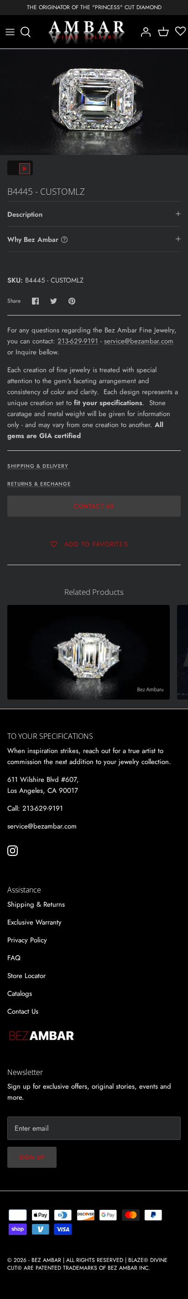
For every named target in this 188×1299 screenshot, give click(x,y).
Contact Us (94, 506)
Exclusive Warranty (34, 922)
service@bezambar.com (138, 341)
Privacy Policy (27, 940)
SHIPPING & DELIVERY (37, 466)
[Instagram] (12, 850)
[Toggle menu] (10, 32)
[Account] (143, 32)
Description (24, 214)
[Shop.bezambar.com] (86, 32)
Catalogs (19, 994)
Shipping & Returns (36, 904)
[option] (94, 102)
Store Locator (26, 976)
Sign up (32, 1157)
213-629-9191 (77, 341)
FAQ (14, 958)
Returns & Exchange (39, 483)
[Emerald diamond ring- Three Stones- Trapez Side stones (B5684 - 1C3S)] (88, 652)
